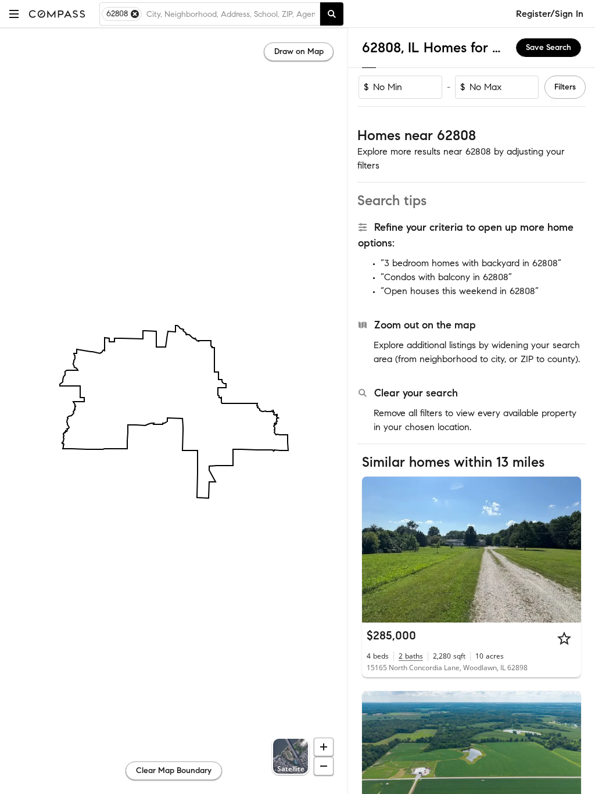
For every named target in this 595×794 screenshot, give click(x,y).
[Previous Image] (376, 549)
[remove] (134, 14)
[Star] (564, 638)
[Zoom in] (324, 747)
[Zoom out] (324, 766)
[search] (331, 14)
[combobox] (231, 14)
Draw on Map (299, 51)
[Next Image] (567, 549)
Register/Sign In (549, 13)
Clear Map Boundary (174, 770)
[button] (14, 13)
